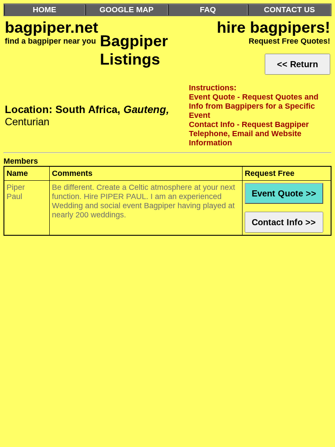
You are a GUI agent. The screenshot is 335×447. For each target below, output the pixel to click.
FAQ (208, 9)
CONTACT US (289, 9)
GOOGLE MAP (126, 9)
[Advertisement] (167, 286)
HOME (44, 9)
